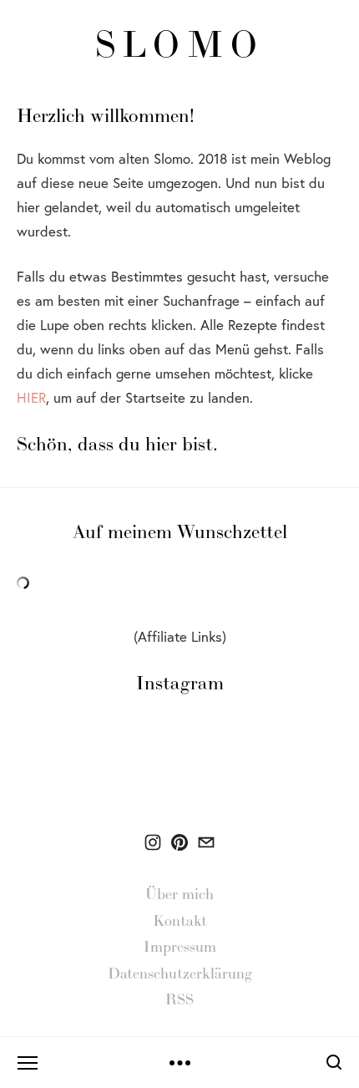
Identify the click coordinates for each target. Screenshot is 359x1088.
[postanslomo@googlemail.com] (206, 842)
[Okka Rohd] (179, 842)
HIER (31, 397)
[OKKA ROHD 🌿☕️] (152, 842)
